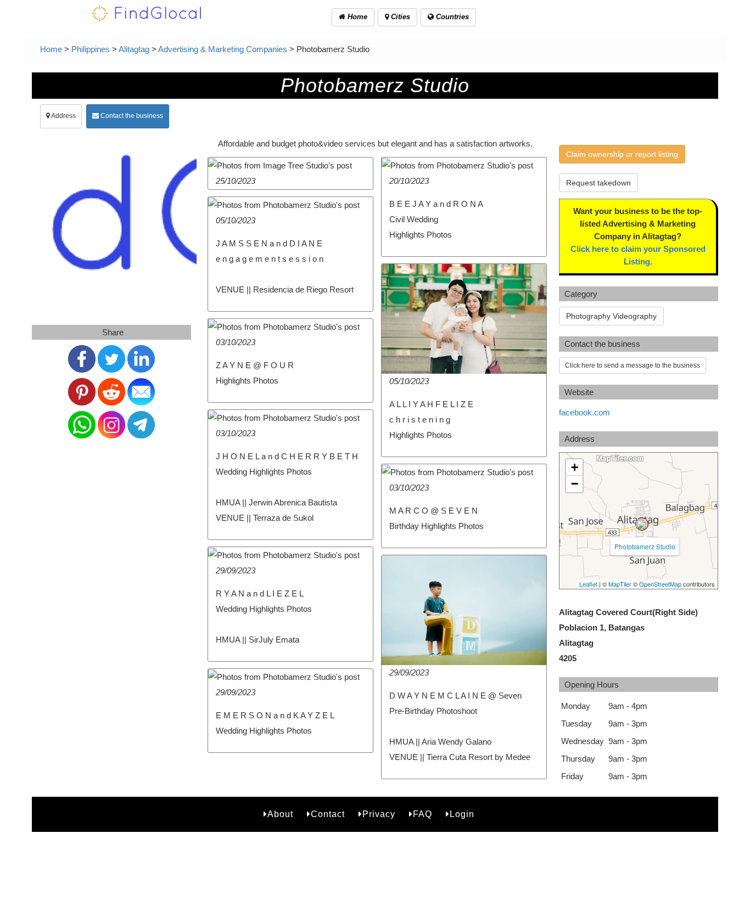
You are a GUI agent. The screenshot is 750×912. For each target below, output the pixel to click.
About (280, 814)
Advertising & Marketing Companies (222, 49)
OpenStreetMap (660, 583)
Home (356, 17)
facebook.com (584, 412)
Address (63, 116)
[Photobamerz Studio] (641, 524)
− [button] (574, 484)
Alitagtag (134, 49)
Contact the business (131, 116)
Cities (399, 17)
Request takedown (598, 182)
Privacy (378, 814)
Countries (451, 17)
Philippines (90, 49)
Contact (328, 814)
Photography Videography (611, 316)
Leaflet (588, 583)
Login (462, 814)
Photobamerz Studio (644, 546)
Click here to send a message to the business (632, 365)
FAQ (422, 814)
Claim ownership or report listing (622, 154)
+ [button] (574, 467)
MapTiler (619, 583)
